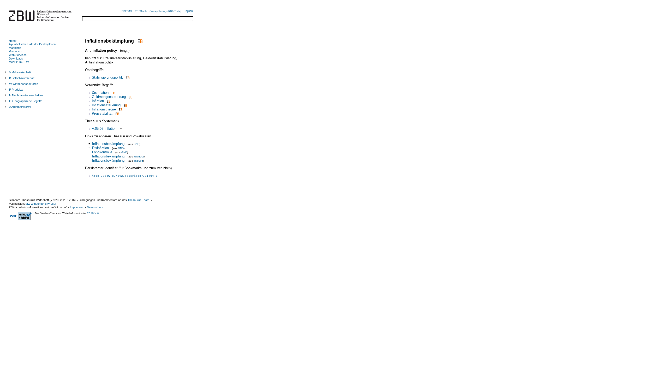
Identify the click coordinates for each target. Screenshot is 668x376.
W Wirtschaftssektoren (23, 83)
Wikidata (139, 156)
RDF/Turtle (141, 11)
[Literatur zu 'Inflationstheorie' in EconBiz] (120, 109)
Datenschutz (95, 207)
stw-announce (35, 203)
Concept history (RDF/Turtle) (165, 11)
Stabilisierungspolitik (107, 77)
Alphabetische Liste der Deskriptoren (32, 44)
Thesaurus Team (138, 200)
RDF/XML (127, 11)
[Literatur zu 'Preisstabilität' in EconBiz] (117, 113)
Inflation (98, 101)
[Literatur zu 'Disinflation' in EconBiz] (113, 93)
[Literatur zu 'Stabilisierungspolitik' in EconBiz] (127, 77)
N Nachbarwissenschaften (26, 95)
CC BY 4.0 (93, 213)
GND (136, 144)
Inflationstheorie (104, 109)
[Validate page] (20, 219)
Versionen (15, 51)
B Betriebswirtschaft (21, 78)
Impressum (77, 207)
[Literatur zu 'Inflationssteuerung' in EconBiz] (125, 105)
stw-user (50, 203)
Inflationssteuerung (106, 105)
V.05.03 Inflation (104, 129)
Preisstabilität (102, 113)
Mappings (15, 47)
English (188, 11)
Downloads (16, 58)
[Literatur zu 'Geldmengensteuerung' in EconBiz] (130, 97)
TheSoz (138, 160)
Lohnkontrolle (102, 152)
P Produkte (16, 89)
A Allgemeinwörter (20, 106)
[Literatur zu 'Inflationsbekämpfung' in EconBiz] (139, 41)
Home (12, 40)
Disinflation (100, 93)
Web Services (18, 54)
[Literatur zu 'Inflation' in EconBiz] (108, 101)
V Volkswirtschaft (20, 72)
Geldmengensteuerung (109, 97)
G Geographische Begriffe (25, 101)
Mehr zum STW (19, 61)
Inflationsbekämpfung (108, 144)
